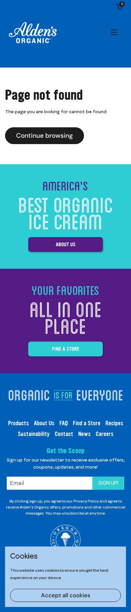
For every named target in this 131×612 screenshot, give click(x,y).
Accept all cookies (65, 595)
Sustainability (34, 434)
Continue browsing (44, 135)
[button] (119, 6)
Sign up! (108, 483)
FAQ (63, 423)
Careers (105, 434)
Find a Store (65, 348)
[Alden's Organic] (32, 33)
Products (18, 423)
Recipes (114, 423)
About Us (66, 244)
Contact (64, 434)
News (84, 434)
